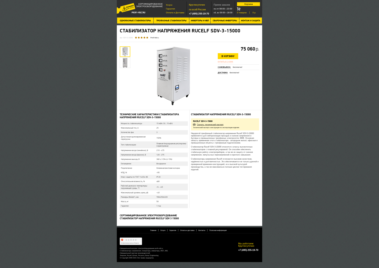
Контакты (201, 230)
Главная (153, 230)
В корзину (228, 56)
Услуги (169, 5)
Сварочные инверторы (225, 20)
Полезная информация (218, 230)
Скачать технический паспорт (210, 125)
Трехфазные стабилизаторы (171, 20)
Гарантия (170, 9)
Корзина (248, 4)
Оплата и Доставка (175, 12)
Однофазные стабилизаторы (135, 20)
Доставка (223, 73)
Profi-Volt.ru (154, 38)
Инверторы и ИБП (200, 20)
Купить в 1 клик (225, 62)
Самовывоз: (224, 67)
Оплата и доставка (187, 230)
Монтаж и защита (250, 20)
